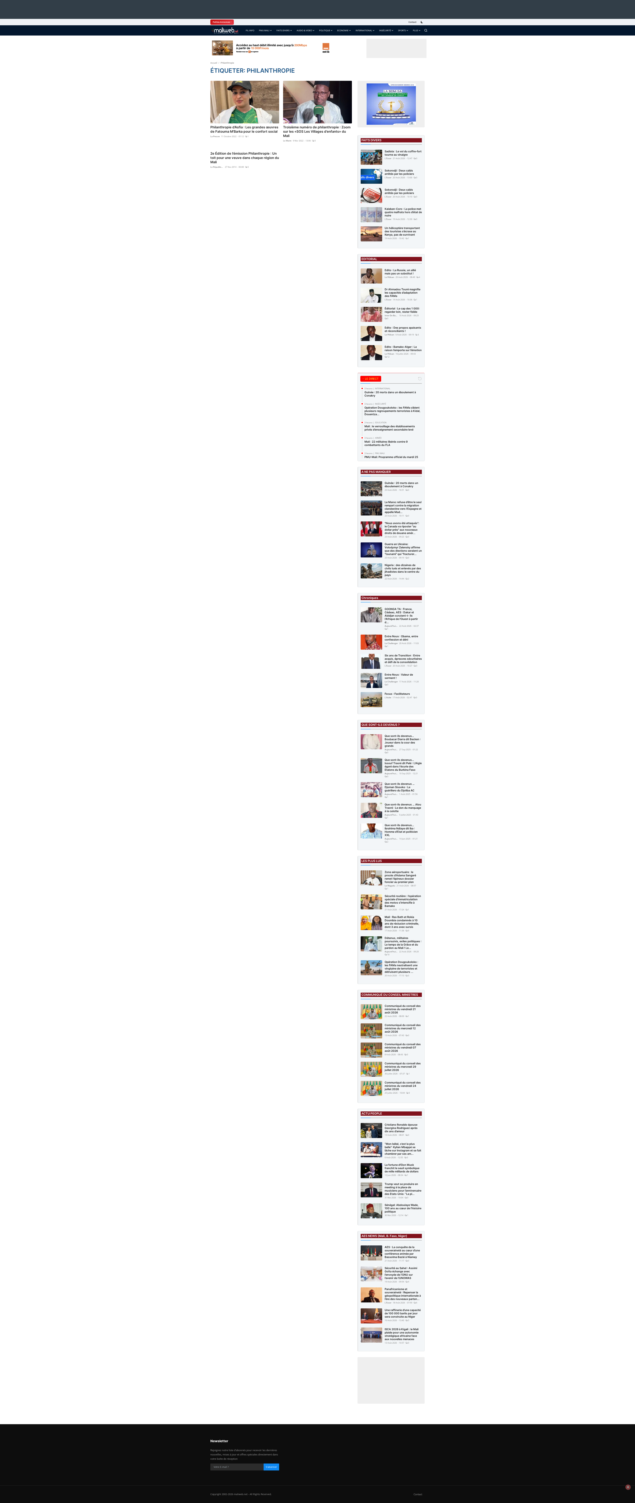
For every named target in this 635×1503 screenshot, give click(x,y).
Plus (415, 30)
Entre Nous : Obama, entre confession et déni (401, 638)
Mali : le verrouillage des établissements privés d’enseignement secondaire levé (389, 428)
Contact (412, 21)
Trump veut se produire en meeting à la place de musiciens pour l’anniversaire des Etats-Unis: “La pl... (403, 1189)
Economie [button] (342, 30)
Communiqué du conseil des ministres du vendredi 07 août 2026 (403, 1047)
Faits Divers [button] (283, 30)
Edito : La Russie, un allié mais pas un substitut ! (400, 271)
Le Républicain (217, 167)
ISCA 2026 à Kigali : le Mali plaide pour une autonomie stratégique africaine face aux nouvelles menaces (402, 1334)
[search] (426, 30)
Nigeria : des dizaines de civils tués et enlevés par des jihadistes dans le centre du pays (403, 570)
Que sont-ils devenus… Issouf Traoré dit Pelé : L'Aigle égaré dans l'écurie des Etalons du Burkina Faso (403, 764)
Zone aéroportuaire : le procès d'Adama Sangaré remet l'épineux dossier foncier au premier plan (400, 877)
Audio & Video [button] (304, 30)
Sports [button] (402, 30)
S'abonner (271, 1466)
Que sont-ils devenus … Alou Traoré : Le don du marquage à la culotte (403, 808)
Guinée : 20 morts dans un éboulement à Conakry (390, 394)
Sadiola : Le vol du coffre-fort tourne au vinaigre (403, 153)
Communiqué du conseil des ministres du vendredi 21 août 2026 (403, 1009)
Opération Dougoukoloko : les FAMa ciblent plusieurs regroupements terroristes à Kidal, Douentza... (392, 411)
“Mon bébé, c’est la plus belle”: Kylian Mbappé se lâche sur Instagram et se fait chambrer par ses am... (403, 1148)
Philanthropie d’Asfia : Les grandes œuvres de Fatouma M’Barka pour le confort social (244, 129)
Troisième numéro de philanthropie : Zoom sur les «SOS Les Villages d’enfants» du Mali (317, 131)
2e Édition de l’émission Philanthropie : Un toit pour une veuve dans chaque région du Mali (244, 158)
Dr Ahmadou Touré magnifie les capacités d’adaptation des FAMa (402, 293)
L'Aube (388, 697)
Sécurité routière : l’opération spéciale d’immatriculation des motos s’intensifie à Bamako (403, 901)
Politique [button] (324, 30)
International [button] (364, 30)
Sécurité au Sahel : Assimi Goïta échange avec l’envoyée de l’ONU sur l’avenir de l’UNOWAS (401, 1273)
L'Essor (388, 158)
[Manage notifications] (628, 1487)
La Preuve (215, 136)
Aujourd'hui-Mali (391, 626)
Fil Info (250, 30)
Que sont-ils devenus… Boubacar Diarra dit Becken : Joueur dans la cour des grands (403, 740)
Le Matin (287, 140)
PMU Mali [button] (264, 30)
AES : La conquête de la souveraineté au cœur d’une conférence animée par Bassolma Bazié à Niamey (402, 1252)
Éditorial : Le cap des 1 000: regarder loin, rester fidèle (402, 310)
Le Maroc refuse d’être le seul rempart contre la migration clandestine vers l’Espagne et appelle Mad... (403, 507)
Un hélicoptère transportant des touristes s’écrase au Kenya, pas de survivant (402, 231)
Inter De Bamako (391, 315)
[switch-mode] (422, 22)
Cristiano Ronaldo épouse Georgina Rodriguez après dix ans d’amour (401, 1128)
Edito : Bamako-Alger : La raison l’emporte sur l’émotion (403, 348)
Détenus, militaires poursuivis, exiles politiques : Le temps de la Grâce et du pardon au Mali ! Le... (403, 943)
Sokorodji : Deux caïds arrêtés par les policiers (399, 172)
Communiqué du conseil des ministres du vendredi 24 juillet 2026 (403, 1086)
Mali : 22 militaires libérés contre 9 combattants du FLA (386, 443)
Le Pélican (389, 277)
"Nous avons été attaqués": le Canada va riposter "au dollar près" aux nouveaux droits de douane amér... (402, 528)
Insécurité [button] (385, 30)
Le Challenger (391, 643)
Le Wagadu (390, 885)
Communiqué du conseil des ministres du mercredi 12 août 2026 (403, 1028)
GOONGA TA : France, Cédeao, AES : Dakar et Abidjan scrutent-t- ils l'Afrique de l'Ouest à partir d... (401, 615)
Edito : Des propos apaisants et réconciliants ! (403, 329)
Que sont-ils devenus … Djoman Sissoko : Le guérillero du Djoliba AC (400, 787)
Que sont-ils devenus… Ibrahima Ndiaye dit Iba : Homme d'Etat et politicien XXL (401, 830)
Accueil (213, 62)
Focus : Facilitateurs (397, 693)
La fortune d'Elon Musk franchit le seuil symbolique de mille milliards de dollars (402, 1168)
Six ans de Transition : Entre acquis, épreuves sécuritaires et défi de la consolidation (403, 659)
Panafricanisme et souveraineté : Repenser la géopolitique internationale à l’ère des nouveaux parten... (403, 1294)
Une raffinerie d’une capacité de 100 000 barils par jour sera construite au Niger (403, 1313)
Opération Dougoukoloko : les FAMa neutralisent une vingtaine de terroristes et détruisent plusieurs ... (401, 966)
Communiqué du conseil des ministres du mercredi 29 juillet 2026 (403, 1067)
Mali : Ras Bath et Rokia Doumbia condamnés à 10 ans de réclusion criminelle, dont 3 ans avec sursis (402, 922)
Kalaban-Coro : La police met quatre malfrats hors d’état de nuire (403, 212)
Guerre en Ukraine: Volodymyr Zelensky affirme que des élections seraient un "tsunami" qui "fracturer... (403, 549)
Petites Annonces (221, 21)
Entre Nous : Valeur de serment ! (399, 676)
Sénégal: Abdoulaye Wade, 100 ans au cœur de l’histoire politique (403, 1208)
